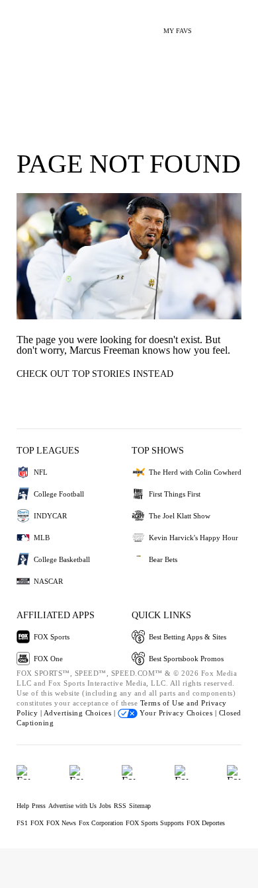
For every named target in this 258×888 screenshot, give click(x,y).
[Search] (210, 25)
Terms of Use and (171, 703)
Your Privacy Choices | (178, 713)
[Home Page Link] (30, 24)
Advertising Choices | (81, 713)
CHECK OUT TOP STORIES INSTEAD (95, 374)
